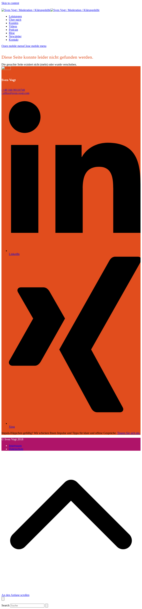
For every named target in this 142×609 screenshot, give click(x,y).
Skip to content (10, 3)
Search (5, 605)
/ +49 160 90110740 (13, 89)
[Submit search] (46, 606)
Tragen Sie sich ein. (128, 433)
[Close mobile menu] (2, 599)
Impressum (15, 445)
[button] (23, 46)
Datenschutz (16, 449)
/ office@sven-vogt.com (15, 93)
